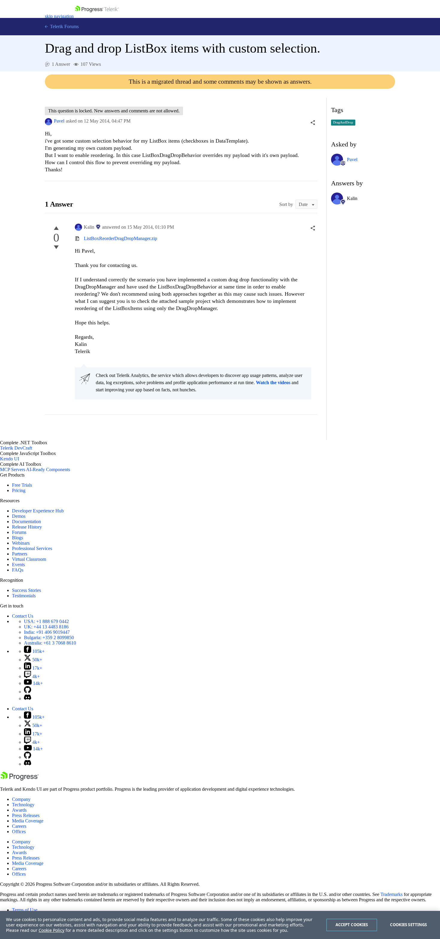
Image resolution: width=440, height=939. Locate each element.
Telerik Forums (64, 26)
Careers (19, 826)
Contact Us (22, 616)
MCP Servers (12, 469)
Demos (18, 516)
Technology (23, 804)
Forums (19, 532)
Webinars (21, 543)
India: (47, 632)
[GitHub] (27, 691)
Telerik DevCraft (16, 448)
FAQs (17, 569)
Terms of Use (24, 909)
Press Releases (26, 815)
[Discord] (27, 698)
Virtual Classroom (29, 559)
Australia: (50, 642)
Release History (27, 526)
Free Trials (22, 485)
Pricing (18, 490)
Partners (19, 553)
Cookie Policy (51, 930)
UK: (46, 626)
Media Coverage (27, 820)
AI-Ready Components (48, 469)
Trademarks (391, 894)
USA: (46, 621)
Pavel (59, 120)
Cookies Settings (408, 924)
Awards (19, 810)
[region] (220, 925)
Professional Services (32, 548)
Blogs (17, 537)
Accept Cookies (352, 924)
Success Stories (26, 590)
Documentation (26, 521)
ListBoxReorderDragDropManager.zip (120, 238)
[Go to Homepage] (97, 16)
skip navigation (59, 16)
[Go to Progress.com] (19, 778)
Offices (19, 831)
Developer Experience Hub (38, 510)
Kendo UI (9, 458)
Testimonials (24, 595)
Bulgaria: (49, 637)
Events (18, 564)
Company (21, 799)
